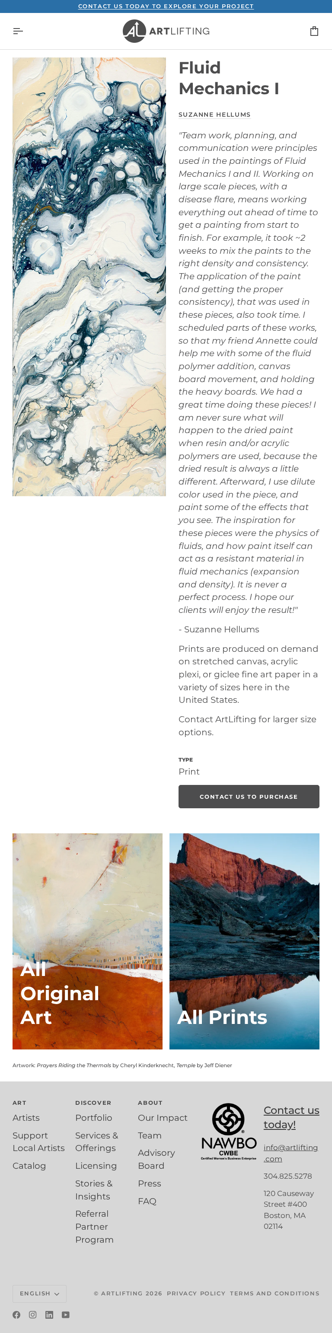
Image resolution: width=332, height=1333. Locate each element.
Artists (26, 1118)
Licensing (96, 1166)
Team (150, 1135)
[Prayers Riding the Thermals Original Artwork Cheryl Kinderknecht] (88, 941)
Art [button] (20, 1102)
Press (149, 1183)
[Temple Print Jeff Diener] (244, 941)
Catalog (29, 1166)
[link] (249, 796)
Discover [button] (93, 1102)
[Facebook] (16, 1315)
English (35, 1293)
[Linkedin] (49, 1315)
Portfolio (93, 1118)
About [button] (150, 1102)
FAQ (147, 1201)
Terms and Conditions (274, 1293)
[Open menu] (25, 31)
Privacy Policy (196, 1293)
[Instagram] (33, 1315)
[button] (229, 1101)
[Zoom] (89, 276)
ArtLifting (122, 1293)
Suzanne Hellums (215, 114)
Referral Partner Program (94, 1226)
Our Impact (163, 1118)
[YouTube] (66, 1315)
